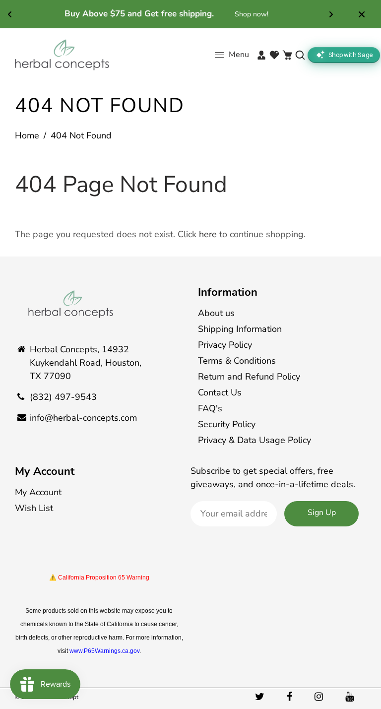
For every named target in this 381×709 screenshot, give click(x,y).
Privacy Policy (225, 345)
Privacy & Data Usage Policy (254, 440)
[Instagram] (320, 697)
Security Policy (226, 424)
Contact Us (220, 392)
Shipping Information (240, 329)
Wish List (34, 508)
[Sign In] (261, 55)
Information (227, 292)
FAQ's (210, 408)
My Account (44, 471)
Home (27, 135)
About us (216, 313)
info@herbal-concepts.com (83, 418)
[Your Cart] (287, 55)
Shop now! (251, 14)
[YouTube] (350, 697)
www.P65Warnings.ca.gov (104, 650)
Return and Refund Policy (249, 377)
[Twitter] (261, 697)
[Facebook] (291, 697)
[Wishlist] (274, 55)
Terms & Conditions (237, 361)
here (208, 234)
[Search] (300, 55)
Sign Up (322, 512)
